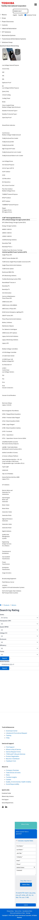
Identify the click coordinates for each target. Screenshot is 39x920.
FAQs (8, 738)
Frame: (2, 651)
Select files (26, 884)
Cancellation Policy (27, 911)
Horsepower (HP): (5, 620)
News (8, 775)
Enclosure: (3, 639)
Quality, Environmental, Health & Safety (18, 782)
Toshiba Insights (11, 777)
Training (8, 735)
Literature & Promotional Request (16, 733)
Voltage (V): (3, 633)
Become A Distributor (13, 759)
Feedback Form (11, 761)
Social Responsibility (12, 784)
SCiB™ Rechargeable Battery (11, 218)
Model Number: (5, 661)
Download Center (11, 731)
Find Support (10, 747)
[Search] (27, 11)
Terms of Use (18, 911)
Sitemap (28, 913)
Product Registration (12, 756)
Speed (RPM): (4, 627)
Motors (14, 605)
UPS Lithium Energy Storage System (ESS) (16, 220)
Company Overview (12, 770)
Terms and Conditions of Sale (17, 913)
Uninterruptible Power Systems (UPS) (14, 252)
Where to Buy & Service (13, 749)
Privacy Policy (10, 911)
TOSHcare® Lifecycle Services (15, 754)
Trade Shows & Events (13, 772)
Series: (2, 614)
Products (6, 605)
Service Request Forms (13, 752)
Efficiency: (3, 645)
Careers (8, 779)
